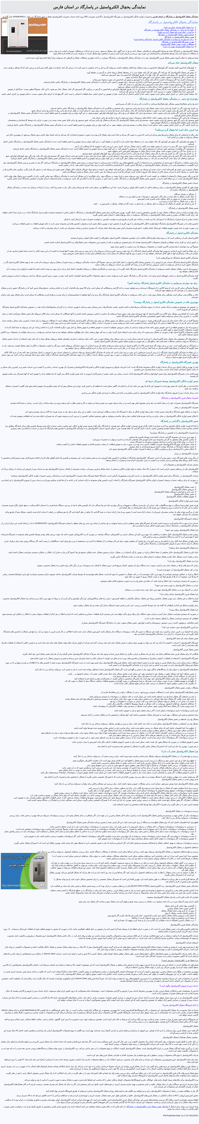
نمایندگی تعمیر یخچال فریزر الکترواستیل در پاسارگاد (147, 1107)
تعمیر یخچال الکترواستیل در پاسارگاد (179, 37)
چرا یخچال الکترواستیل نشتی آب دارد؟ (178, 47)
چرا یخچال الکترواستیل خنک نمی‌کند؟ (179, 27)
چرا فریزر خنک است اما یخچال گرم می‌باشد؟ (175, 32)
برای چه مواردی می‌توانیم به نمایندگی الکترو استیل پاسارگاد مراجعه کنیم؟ (164, 39)
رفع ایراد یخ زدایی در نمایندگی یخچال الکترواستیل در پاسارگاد (169, 30)
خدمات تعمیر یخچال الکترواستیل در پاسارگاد (176, 35)
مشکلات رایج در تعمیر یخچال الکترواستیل (177, 44)
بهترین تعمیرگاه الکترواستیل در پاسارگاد (178, 42)
